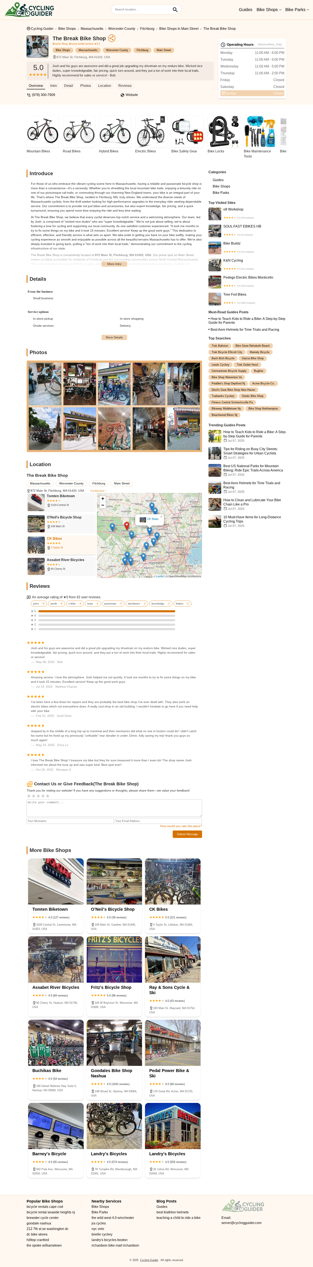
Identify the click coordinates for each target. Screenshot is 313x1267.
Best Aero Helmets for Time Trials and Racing (245, 329)
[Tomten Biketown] (56, 881)
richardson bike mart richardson (115, 1245)
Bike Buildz (238, 247)
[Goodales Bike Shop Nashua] (114, 1043)
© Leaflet (159, 576)
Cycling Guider (42, 28)
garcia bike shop (253, 358)
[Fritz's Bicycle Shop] (114, 959)
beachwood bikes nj (224, 415)
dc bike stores (37, 1234)
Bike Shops (267, 9)
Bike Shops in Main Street (178, 28)
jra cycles (99, 1223)
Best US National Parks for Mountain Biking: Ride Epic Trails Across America (253, 470)
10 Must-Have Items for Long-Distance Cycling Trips (252, 521)
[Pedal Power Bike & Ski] (173, 1043)
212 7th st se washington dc (48, 1229)
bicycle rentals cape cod (45, 1206)
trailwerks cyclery (223, 396)
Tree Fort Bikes (239, 298)
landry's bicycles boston (110, 1240)
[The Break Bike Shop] (40, 49)
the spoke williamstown (44, 1245)
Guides (245, 9)
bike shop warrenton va (227, 377)
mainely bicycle (259, 352)
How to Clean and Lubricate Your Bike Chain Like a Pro (252, 504)
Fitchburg (147, 28)
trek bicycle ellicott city (227, 352)
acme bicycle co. (263, 383)
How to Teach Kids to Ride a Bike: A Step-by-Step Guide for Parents (246, 320)
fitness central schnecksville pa (232, 402)
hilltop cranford (38, 1240)
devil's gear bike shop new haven (233, 389)
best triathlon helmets (172, 1212)
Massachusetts (92, 28)
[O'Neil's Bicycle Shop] (114, 881)
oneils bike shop (252, 396)
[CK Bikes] (173, 881)
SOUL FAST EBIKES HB (242, 230)
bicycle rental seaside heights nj (51, 1212)
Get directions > (98, 490)
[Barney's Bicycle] (56, 1126)
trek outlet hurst (247, 364)
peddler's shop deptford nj (228, 383)
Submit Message (187, 834)
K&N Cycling (238, 264)
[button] (130, 511)
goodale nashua (39, 1223)
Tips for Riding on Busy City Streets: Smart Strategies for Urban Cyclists (250, 453)
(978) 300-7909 (43, 95)
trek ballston (220, 345)
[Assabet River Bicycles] (56, 959)
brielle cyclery (102, 1234)
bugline (258, 370)
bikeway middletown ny (226, 408)
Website (132, 95)
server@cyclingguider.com (241, 1223)
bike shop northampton (263, 408)
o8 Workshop (238, 213)
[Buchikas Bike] (56, 1043)
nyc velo (98, 1229)
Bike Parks (295, 9)
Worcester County (121, 28)
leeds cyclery (220, 364)
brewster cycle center (43, 1218)
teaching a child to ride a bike (178, 1218)
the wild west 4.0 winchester (113, 1218)
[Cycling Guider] (29, 9)
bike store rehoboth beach (252, 345)
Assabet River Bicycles (149, 519)
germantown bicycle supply (229, 370)
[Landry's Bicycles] (114, 1126)
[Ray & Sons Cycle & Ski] (173, 959)
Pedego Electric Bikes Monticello (248, 281)
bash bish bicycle (223, 358)
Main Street (164, 50)
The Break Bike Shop (219, 28)
